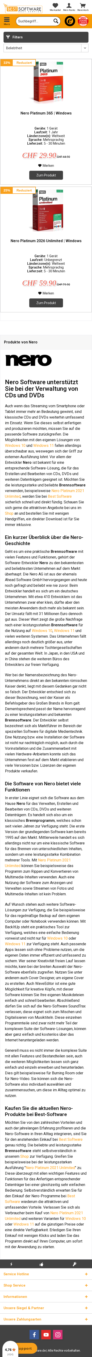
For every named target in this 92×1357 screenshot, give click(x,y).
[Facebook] (34, 1334)
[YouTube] (46, 1334)
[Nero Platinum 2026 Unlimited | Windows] (46, 210)
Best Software (60, 496)
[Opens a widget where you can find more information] (21, 1349)
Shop (9, 513)
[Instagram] (58, 1334)
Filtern (17, 37)
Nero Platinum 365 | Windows (46, 113)
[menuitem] (7, 21)
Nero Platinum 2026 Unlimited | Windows (46, 241)
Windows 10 (15, 445)
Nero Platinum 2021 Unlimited (50, 1167)
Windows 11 (43, 445)
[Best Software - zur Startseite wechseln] (23, 8)
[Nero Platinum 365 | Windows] (46, 82)
